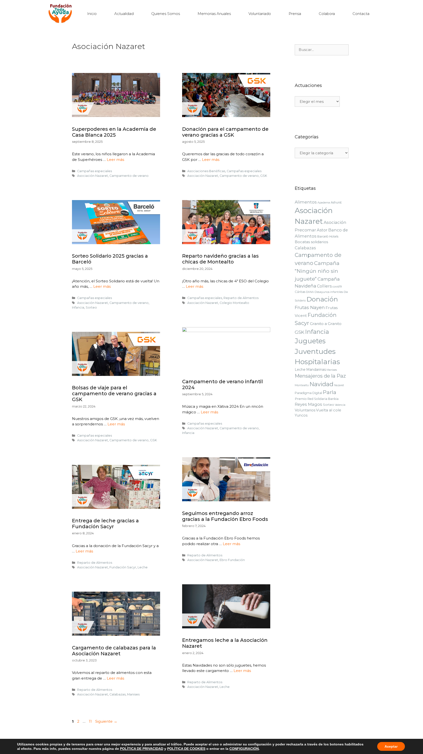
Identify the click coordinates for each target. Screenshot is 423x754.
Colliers (324, 286)
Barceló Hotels (327, 236)
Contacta (360, 13)
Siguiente (106, 721)
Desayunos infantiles (329, 292)
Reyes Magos (308, 404)
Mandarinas (316, 369)
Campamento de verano (129, 176)
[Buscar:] (322, 50)
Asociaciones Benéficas (206, 171)
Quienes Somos (165, 13)
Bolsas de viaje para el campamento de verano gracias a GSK (114, 393)
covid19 (337, 286)
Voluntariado (259, 13)
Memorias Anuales (214, 13)
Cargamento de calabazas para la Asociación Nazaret (114, 651)
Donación (322, 299)
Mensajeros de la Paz (320, 376)
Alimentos (306, 202)
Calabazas (117, 694)
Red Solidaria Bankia (323, 399)
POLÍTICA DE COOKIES (186, 749)
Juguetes (310, 341)
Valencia (340, 405)
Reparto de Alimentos (240, 298)
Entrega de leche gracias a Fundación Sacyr (105, 523)
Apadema (323, 202)
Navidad (321, 384)
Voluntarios (305, 410)
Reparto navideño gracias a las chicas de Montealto (220, 259)
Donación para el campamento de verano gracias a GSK (225, 132)
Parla (329, 392)
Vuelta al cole (328, 410)
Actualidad (124, 13)
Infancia (78, 307)
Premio (301, 399)
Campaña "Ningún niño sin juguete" (317, 271)
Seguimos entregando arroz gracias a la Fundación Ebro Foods (225, 516)
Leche (143, 567)
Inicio (92, 13)
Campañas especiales (94, 171)
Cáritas (300, 292)
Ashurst (336, 202)
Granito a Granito (325, 323)
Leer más (115, 159)
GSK (263, 176)
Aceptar (391, 746)
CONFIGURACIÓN (244, 749)
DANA (310, 292)
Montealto (302, 385)
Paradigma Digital (308, 393)
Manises (133, 694)
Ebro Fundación (232, 560)
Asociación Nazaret (92, 176)
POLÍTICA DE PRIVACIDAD (141, 749)
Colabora (327, 13)
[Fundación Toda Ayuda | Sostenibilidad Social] (61, 13)
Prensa (295, 13)
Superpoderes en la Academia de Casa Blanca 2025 (114, 132)
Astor (322, 229)
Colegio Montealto (234, 303)
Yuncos (301, 415)
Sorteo (91, 307)
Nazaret (339, 385)
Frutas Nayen (310, 307)
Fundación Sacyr (122, 567)
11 (91, 721)
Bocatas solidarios (311, 241)
